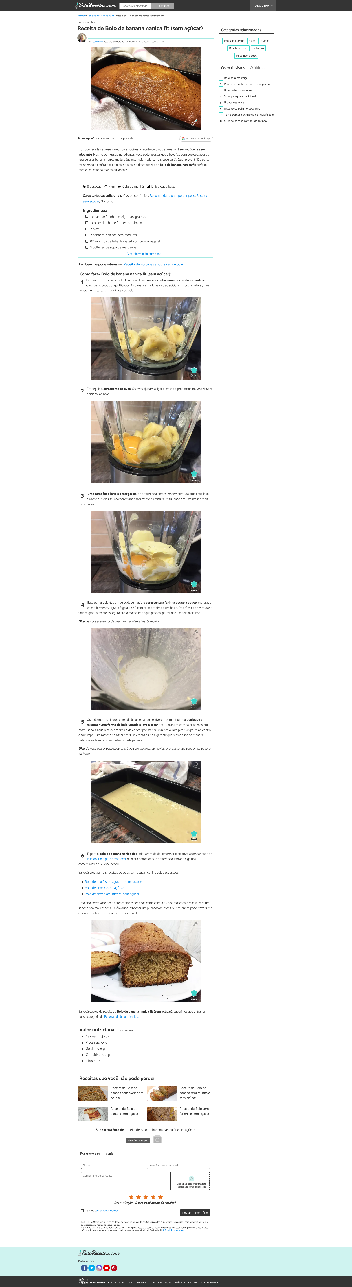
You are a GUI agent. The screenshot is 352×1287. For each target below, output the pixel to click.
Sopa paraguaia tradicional (240, 96)
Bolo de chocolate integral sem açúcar (112, 894)
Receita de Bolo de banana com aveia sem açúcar (127, 1093)
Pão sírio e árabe (234, 40)
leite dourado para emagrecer (106, 859)
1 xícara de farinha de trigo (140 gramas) (117, 217)
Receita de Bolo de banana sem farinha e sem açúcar (194, 1093)
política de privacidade (107, 1211)
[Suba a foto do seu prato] (157, 1139)
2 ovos (94, 229)
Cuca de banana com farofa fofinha (245, 121)
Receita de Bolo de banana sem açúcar (124, 1111)
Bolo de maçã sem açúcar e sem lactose (113, 882)
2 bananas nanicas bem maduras (113, 235)
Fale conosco (142, 1282)
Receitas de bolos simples (121, 1017)
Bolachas (258, 48)
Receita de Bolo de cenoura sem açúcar (154, 264)
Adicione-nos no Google (198, 138)
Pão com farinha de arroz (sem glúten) (247, 84)
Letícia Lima (97, 42)
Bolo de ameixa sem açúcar (104, 888)
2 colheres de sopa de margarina (112, 247)
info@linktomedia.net (173, 1230)
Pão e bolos (93, 16)
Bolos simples (107, 16)
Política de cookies (210, 1282)
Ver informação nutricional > (145, 254)
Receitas (82, 16)
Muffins (264, 40)
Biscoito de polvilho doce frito (242, 108)
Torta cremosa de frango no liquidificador (249, 114)
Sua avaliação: (123, 1203)
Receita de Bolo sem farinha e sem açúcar (194, 1111)
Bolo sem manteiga (236, 78)
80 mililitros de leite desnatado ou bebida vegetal (124, 241)
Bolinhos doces (238, 48)
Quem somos (125, 1282)
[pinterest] (114, 1268)
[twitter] (91, 1268)
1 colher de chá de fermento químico (115, 223)
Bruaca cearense (234, 102)
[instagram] (99, 1268)
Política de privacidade (186, 1282)
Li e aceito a (101, 1210)
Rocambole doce (246, 55)
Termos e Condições (161, 1282)
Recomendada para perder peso (172, 196)
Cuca (252, 40)
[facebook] (84, 1268)
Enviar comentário (195, 1213)
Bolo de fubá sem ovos (238, 90)
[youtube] (106, 1268)
